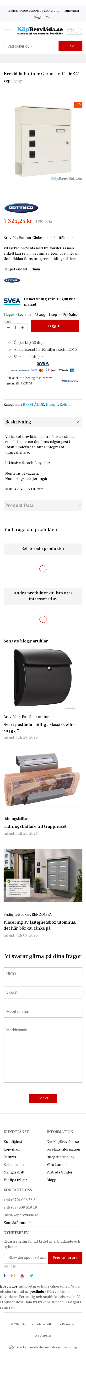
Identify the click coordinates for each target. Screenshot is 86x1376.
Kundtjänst (71, 11)
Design (52, 404)
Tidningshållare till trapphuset (35, 826)
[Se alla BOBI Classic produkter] (12, 279)
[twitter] (31, 1276)
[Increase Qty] (22, 327)
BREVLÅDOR (33, 404)
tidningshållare (17, 818)
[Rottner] (21, 207)
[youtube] (22, 1276)
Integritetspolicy (61, 1157)
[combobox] (31, 46)
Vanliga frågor (15, 1180)
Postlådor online (35, 716)
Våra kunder (57, 1164)
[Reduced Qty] (8, 327)
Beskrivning (18, 422)
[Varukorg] (70, 31)
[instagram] (13, 1276)
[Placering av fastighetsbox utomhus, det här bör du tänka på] (43, 875)
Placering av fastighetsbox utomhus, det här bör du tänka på (40, 925)
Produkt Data (19, 505)
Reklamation (14, 1164)
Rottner (66, 404)
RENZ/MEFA (42, 914)
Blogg (51, 1180)
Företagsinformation (63, 1149)
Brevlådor (12, 716)
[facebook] (5, 1276)
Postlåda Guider (60, 1172)
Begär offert (43, 17)
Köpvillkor (12, 1149)
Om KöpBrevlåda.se (63, 1141)
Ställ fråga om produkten (30, 529)
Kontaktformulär (17, 1222)
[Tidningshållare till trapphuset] (43, 779)
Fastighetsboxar (17, 914)
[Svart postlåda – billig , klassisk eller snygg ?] (43, 677)
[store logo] (40, 31)
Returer (10, 1157)
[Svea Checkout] (14, 301)
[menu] (7, 31)
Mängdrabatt (14, 1172)
